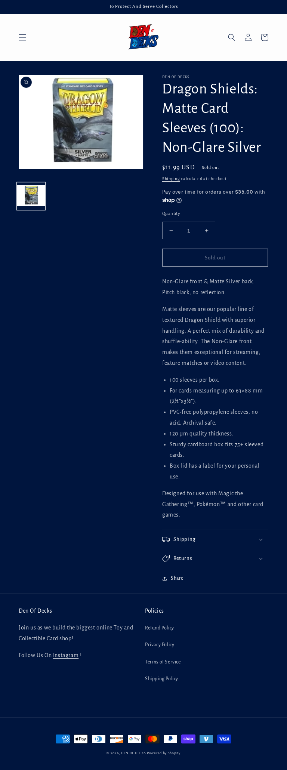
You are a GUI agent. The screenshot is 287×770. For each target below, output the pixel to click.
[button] (22, 37)
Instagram (65, 655)
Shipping (171, 178)
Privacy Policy (159, 644)
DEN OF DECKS (133, 753)
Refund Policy (159, 628)
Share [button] (177, 578)
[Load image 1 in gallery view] (31, 196)
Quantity (171, 213)
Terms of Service (163, 662)
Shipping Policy (161, 678)
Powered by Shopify (163, 753)
